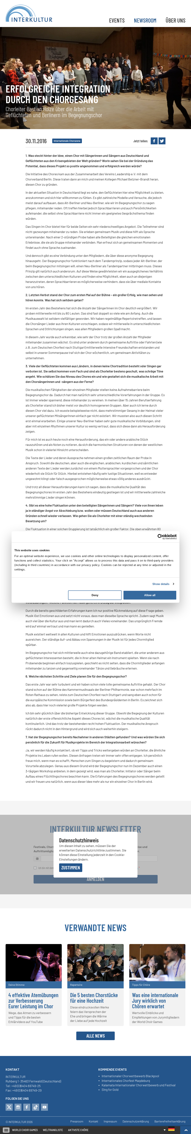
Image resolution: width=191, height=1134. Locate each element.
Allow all (149, 595)
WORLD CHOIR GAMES (25, 1130)
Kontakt (93, 1121)
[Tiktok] (35, 1107)
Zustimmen (70, 867)
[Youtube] (44, 1107)
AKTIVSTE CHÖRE (78, 1130)
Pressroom (76, 1121)
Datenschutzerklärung (136, 1121)
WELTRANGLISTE (53, 1130)
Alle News (95, 1035)
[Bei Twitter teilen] (162, 140)
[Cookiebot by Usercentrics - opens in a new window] (160, 537)
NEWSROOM (145, 20)
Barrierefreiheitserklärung (169, 1121)
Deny (95, 595)
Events (117, 20)
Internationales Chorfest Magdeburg (126, 1080)
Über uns (175, 20)
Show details (160, 584)
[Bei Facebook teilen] (154, 140)
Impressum (110, 1121)
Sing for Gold (110, 1089)
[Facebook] (26, 1107)
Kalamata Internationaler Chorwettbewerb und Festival (139, 1085)
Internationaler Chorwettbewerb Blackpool (130, 1076)
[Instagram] (18, 1107)
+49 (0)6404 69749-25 (26, 1086)
